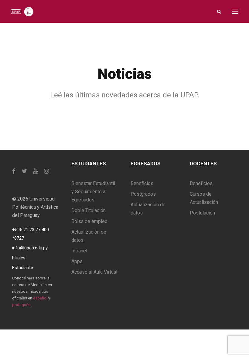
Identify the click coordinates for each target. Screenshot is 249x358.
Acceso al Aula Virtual (94, 272)
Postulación (202, 213)
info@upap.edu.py (30, 248)
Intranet (79, 251)
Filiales (19, 258)
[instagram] (46, 171)
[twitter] (24, 171)
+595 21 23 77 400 (30, 229)
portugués (21, 304)
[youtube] (35, 171)
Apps (77, 261)
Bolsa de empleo (89, 221)
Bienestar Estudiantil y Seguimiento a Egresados (93, 192)
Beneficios (142, 183)
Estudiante (22, 267)
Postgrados (143, 194)
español (40, 298)
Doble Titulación (88, 210)
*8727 (18, 238)
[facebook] (13, 171)
